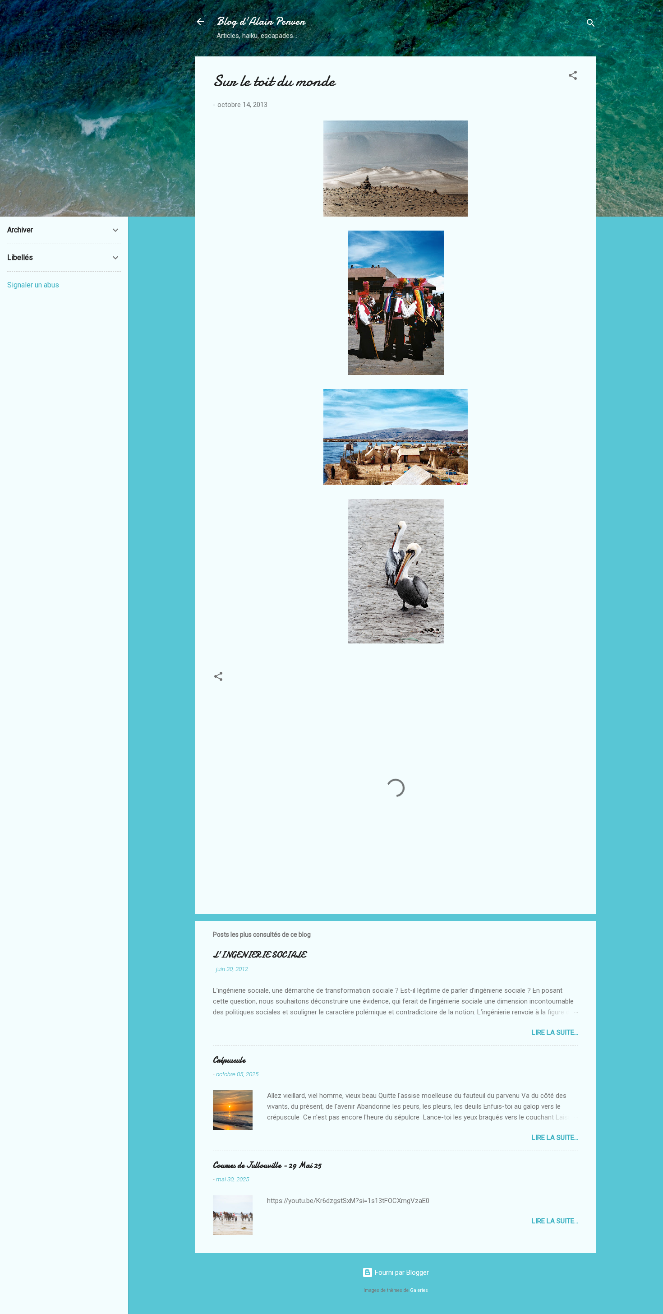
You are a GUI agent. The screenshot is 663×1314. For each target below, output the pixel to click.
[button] (572, 77)
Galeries (419, 1290)
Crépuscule (229, 1060)
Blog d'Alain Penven (260, 21)
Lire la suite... (555, 1032)
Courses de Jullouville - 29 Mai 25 (267, 1165)
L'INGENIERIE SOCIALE (259, 955)
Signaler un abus (33, 285)
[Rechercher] (590, 24)
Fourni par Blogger (401, 1272)
